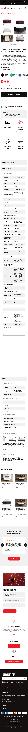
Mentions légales (14, 719)
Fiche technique (6, 169)
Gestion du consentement (14, 723)
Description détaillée (8, 162)
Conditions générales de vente (14, 721)
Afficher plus (13, 45)
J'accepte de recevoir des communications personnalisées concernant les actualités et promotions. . (13, 685)
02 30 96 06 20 (14, 646)
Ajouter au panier (14, 95)
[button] (19, 8)
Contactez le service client (14, 661)
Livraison (5, 379)
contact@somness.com (9, 701)
